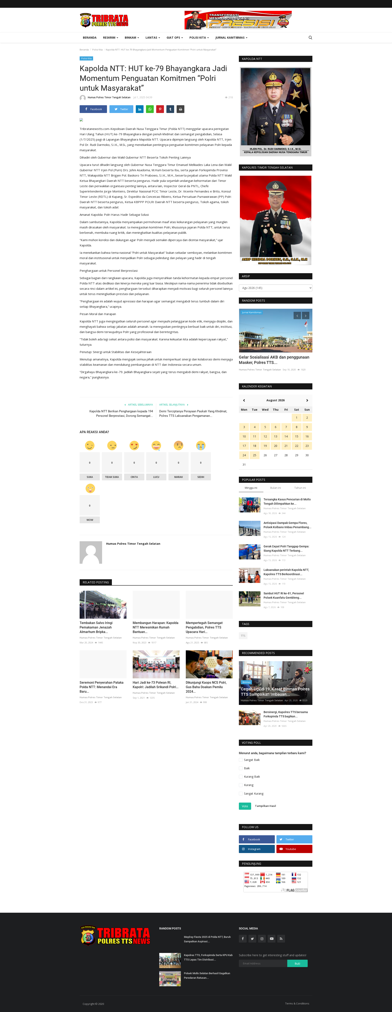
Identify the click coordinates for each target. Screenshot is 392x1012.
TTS (243, 635)
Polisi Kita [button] (198, 37)
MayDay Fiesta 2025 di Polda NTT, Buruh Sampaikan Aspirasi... (207, 939)
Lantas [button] (152, 37)
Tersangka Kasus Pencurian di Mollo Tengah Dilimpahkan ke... (287, 501)
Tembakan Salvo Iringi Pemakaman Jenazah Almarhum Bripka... (96, 627)
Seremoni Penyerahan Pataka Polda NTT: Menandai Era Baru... (102, 687)
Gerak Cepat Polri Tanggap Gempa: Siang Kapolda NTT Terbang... (286, 548)
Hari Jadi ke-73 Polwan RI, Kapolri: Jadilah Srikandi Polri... (155, 685)
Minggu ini (251, 488)
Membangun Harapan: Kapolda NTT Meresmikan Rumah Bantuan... (155, 627)
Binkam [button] (131, 37)
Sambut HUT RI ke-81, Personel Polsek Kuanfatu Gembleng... (284, 595)
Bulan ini (275, 488)
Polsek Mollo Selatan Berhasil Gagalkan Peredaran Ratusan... (207, 975)
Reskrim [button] (109, 37)
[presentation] (297, 315)
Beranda (90, 37)
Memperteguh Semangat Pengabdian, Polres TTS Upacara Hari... (204, 627)
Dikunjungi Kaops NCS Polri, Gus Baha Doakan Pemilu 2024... (206, 687)
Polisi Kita (97, 49)
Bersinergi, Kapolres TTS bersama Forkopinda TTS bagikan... (286, 714)
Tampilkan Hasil (265, 806)
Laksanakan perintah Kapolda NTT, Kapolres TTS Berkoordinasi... (286, 572)
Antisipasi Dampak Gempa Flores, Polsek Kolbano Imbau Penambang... (287, 525)
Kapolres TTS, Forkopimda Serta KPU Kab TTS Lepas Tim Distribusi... (208, 957)
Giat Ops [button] (174, 37)
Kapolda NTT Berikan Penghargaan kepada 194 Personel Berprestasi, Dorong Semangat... (121, 413)
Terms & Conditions (297, 1003)
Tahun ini (300, 488)
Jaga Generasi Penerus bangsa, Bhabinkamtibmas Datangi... (267, 360)
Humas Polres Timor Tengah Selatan (109, 97)
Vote (245, 806)
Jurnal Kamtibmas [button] (230, 37)
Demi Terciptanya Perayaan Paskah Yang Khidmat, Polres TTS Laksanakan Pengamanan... (193, 413)
